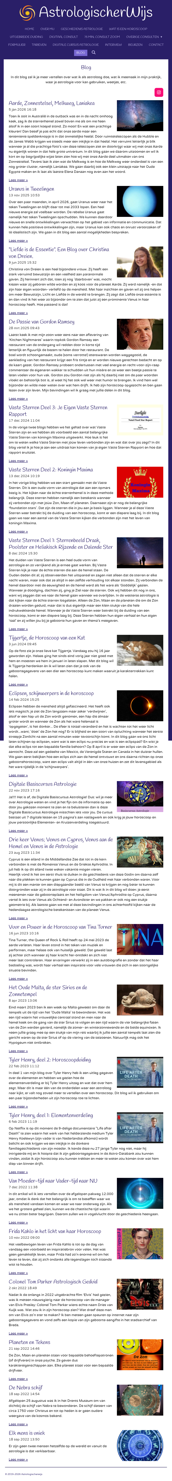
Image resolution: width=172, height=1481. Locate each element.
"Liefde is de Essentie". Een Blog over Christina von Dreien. (59, 253)
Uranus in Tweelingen (31, 189)
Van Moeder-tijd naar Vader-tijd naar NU (53, 1181)
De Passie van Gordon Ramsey (41, 322)
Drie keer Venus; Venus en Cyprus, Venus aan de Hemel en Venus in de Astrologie (61, 843)
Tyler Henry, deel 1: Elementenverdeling (51, 1115)
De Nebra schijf (25, 1388)
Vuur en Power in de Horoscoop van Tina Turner (60, 927)
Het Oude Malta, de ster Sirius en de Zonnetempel (48, 991)
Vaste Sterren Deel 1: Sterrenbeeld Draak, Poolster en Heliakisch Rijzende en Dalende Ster (61, 544)
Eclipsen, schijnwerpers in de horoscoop (51, 693)
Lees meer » (18, 180)
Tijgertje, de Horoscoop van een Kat (47, 638)
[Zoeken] (93, 52)
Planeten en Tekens (29, 1342)
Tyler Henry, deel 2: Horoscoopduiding (50, 1060)
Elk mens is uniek (27, 1433)
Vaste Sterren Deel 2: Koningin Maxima (51, 470)
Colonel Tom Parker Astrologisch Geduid (53, 1282)
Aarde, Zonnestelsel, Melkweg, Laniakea (52, 103)
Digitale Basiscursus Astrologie (43, 784)
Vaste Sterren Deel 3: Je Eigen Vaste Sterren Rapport (58, 411)
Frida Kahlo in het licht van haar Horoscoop (55, 1231)
